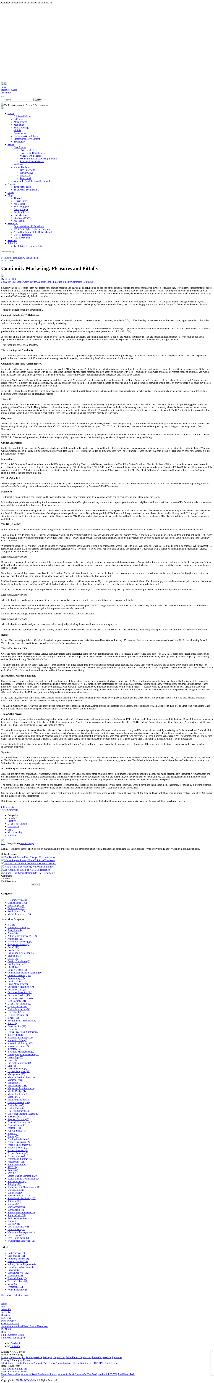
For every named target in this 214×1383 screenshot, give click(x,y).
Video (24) (13, 1284)
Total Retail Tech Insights (26, 189)
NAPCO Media (28, 1380)
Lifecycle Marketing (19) (20, 1063)
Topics (11, 113)
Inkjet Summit (8, 1363)
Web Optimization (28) (19, 1238)
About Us (6, 1309)
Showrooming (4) (16, 1190)
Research (12, 240)
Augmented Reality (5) (19, 944)
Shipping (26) (14, 1184)
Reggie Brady (21, 201)
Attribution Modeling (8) (20, 941)
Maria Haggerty (21, 206)
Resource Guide (9, 89)
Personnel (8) (14, 1127)
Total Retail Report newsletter (28, 246)
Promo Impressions (101, 1357)
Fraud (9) (12, 1023)
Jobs (3, 87)
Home (4, 1303)
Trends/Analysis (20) (18, 1281)
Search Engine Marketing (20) (22, 1175)
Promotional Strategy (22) (20, 1159)
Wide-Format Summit (53, 1363)
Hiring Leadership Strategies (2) (23, 1032)
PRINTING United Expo (105, 1363)
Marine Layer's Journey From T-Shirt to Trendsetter (29, 860)
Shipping (12, 835)
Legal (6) (12, 1060)
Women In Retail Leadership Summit (38, 158)
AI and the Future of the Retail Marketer (34, 232)
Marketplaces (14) (16, 1080)
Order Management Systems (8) (23, 1113)
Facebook (15, 1343)
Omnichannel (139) (17, 902)
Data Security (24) (17, 1001)
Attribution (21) (15, 938)
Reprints (5, 1315)
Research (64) (14, 1270)
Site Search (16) (15, 1192)
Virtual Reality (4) (16, 1229)
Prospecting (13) (16, 1161)
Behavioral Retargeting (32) (21, 953)
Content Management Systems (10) (25, 972)
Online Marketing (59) (19, 1102)
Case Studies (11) (16, 1255)
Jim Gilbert (19, 203)
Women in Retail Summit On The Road (77, 1374)
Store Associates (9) (17, 1207)
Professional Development (27, 139)
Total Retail (7, 1368)
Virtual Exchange (22, 167)
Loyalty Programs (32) (19, 1071)
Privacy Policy (8, 1320)
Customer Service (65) (19, 995)
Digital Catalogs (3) (17, 1006)
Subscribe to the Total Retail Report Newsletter (24, 1326)
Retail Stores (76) (16, 911)
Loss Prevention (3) (17, 1068)
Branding (12, 818)
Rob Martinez (20, 215)
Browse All (25, 178)
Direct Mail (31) (15, 1012)
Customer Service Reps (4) (21, 998)
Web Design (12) (16, 1235)
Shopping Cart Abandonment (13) (24, 1187)
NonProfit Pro (20, 1368)
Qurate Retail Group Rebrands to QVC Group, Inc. (29, 873)
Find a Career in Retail (12, 1334)
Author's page (27, 843)
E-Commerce (20, 119)
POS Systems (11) (17, 1116)
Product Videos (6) (17, 1156)
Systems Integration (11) (19, 1218)
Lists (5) (12, 1065)
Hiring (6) (12, 1029)
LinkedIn (15, 1346)
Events (11, 144)
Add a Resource (22, 237)
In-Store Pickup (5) (17, 1034)
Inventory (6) (14, 1048)
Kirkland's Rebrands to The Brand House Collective (30, 863)
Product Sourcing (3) (18, 1153)
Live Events (20, 147)
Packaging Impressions (54, 1357)
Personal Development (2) (20, 1122)
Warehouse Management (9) (21, 1232)
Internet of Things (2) (18, 1046)
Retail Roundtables (10, 1374)
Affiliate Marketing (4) (19, 927)
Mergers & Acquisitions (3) (21, 1088)
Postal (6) (12, 1133)
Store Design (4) (16, 1209)
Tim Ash (18, 198)
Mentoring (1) (14, 1082)
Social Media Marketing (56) (22, 1198)
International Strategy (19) (20, 1043)
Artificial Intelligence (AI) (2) (22, 936)
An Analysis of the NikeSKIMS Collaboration (27, 869)
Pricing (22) (13, 1136)
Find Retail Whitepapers (13, 1337)
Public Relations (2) (17, 1164)
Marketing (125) (16, 905)
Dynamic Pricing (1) (18, 1015)
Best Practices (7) (16, 1253)
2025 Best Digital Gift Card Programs (32, 229)
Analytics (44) (15, 930)
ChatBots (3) (14, 967)
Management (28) (16, 1074)
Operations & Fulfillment (26, 136)
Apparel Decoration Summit (78, 1363)
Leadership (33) (15, 1057)
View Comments (9, 810)
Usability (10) (14, 1223)
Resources (13, 223)
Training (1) (13, 1221)
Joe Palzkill (19, 220)
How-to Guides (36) (18, 1261)
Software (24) (14, 1201)
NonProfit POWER (107, 1374)
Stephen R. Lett (21, 212)
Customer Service (10, 1323)
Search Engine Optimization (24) (24, 1178)
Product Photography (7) (20, 1144)
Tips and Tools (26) (17, 1278)
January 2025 (26, 172)
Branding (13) (14, 955)
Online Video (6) (16, 1108)
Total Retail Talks (22, 186)
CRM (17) (13, 958)
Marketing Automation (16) (21, 1077)
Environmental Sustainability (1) (23, 1020)
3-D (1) (11, 924)
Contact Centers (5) (17, 969)
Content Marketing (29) (19, 975)
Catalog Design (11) (17, 964)
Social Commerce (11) (19, 1195)
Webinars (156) (15, 1286)
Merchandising (21, 127)
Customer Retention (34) (20, 992)
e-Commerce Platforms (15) (21, 1240)
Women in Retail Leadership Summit (39, 1374)
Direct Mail (13, 826)
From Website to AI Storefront (29, 226)
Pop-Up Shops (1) (17, 1130)
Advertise (6, 92)
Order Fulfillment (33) (18, 1111)
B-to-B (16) (13, 947)
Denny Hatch (11, 279)
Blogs (10, 195)
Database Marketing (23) (20, 1003)
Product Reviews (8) (18, 1150)
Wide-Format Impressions (78, 1357)
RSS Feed (6, 1332)
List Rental (6, 1318)
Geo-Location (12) (17, 1026)
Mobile (17, 130)
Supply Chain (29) (17, 1215)
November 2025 (28, 170)
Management (20, 122)
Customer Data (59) (17, 989)
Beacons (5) (13, 950)
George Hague (21, 209)
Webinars (18, 164)
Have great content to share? (15, 1295)
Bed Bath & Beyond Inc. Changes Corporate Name (29, 857)
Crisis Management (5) (19, 984)
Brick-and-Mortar (22, 116)
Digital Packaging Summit (29, 1363)
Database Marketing (17, 823)
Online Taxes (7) (16, 1105)
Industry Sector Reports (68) (22, 1264)
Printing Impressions (11, 1357)
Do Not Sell (7, 1329)
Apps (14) (13, 933)
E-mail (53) (13, 1017)
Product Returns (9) (17, 1147)
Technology (20, 141)
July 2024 (25, 175)
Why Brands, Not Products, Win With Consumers (29, 866)
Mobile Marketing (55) (19, 1094)
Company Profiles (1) (18, 1258)
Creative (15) (14, 981)
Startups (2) (13, 1204)
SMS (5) (12, 1173)
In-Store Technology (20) (20, 1037)
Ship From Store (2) (17, 1181)
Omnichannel (20, 133)
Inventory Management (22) (21, 1051)
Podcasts (12, 184)
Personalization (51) (17, 1125)
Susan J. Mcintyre (22, 218)
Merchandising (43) (17, 1085)
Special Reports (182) (18, 1272)
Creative (12, 821)
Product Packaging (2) (19, 1142)
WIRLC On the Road (31, 155)
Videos (11, 192)
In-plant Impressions (32, 1357)
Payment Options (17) (18, 1119)
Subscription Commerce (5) (21, 1212)
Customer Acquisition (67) (21, 986)
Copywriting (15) (16, 978)
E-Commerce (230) (17, 900)
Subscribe (12, 243)
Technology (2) (15, 1275)
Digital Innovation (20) (19, 1009)
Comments (88, 281)
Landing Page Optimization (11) (23, 1054)
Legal (10, 829)
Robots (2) (13, 1170)
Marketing (19, 124)
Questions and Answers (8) (21, 1267)
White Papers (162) (17, 1289)
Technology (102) (16, 908)
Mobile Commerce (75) (19, 914)
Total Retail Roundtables (32, 153)
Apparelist (117, 1357)
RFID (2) (12, 1167)
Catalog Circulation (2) (19, 961)
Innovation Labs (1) (17, 1040)
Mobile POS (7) (15, 1096)
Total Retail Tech (28, 150)
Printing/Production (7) (19, 1139)
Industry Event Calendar (32, 161)
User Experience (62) (18, 1226)
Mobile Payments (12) (18, 1099)
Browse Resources (23, 234)
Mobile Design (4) (17, 1091)
